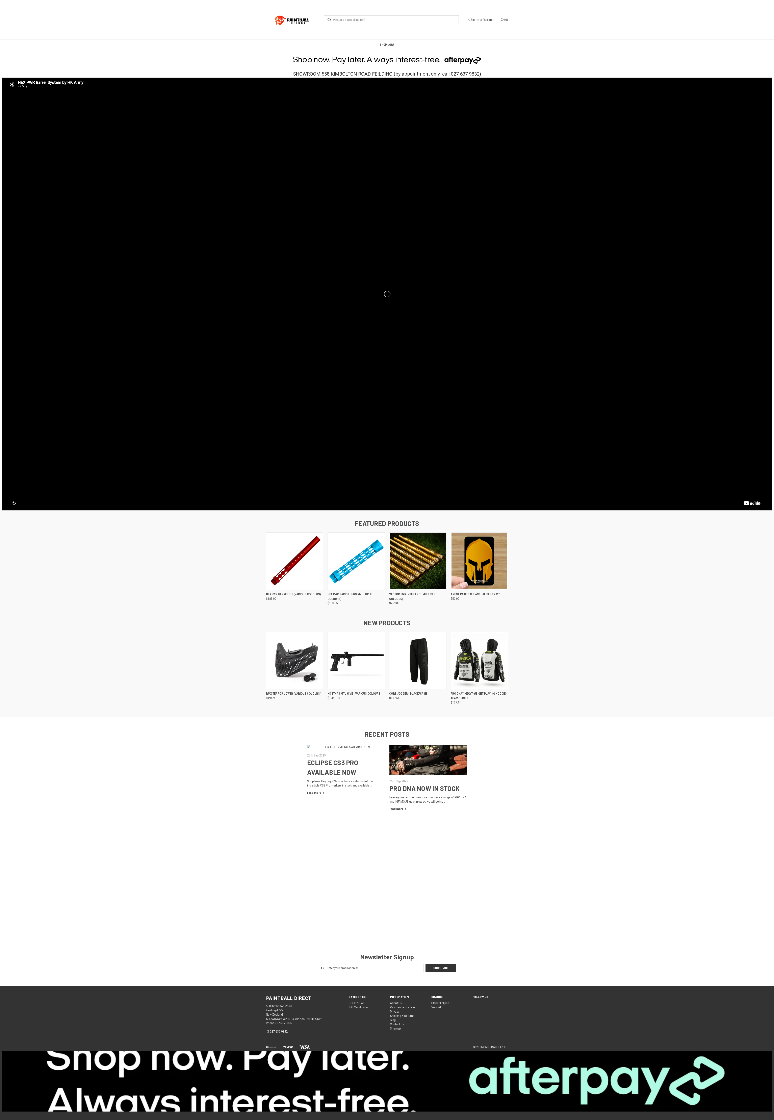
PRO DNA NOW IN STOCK (424, 788)
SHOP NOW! (387, 44)
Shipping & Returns (402, 1015)
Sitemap (395, 1028)
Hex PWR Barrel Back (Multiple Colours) (350, 596)
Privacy (394, 1011)
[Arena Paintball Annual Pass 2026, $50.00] (479, 561)
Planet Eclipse (440, 1003)
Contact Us (397, 1024)
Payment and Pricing (403, 1007)
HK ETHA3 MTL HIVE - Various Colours (354, 693)
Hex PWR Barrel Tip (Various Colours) (293, 594)
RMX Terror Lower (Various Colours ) (293, 693)
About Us (396, 1003)
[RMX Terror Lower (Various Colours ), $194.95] (294, 660)
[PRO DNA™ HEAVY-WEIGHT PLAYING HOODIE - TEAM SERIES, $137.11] (479, 660)
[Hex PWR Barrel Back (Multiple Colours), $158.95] (356, 561)
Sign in (475, 19)
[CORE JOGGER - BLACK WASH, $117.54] (418, 660)
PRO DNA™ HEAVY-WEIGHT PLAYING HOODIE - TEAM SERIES (479, 696)
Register (488, 19)
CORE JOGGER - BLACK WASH (408, 693)
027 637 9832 (279, 1031)
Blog (393, 1020)
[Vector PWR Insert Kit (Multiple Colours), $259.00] (418, 561)
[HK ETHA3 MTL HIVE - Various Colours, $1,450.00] (356, 660)
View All (436, 1007)
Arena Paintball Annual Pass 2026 (475, 594)
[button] (387, 880)
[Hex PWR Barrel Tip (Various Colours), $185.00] (294, 561)
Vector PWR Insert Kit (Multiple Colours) (412, 596)
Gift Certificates (359, 1007)
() (506, 19)
